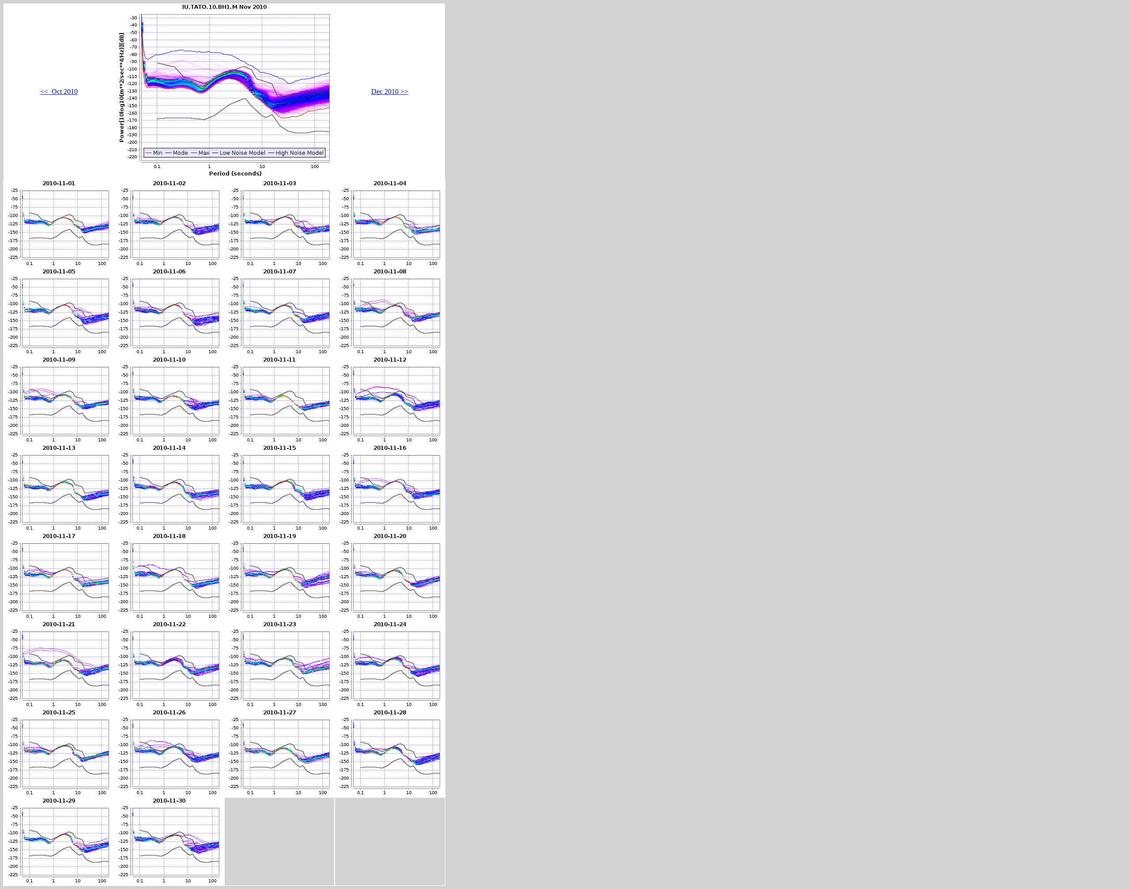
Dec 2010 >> (389, 91)
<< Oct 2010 (59, 91)
